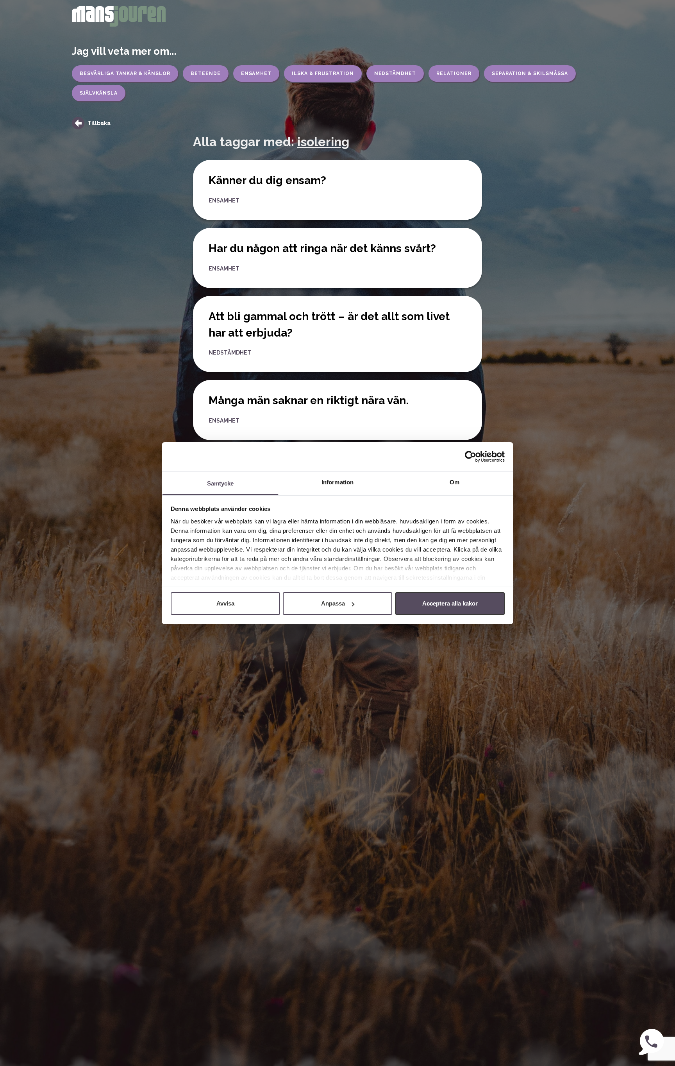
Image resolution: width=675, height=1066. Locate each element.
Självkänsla (99, 93)
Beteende (206, 73)
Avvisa (225, 603)
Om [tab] (454, 482)
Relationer (453, 73)
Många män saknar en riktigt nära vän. (309, 400)
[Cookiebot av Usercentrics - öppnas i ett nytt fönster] (470, 456)
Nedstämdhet (395, 73)
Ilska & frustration (323, 73)
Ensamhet (256, 73)
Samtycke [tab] (220, 483)
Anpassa (333, 603)
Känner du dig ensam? (267, 180)
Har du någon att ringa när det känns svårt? (322, 248)
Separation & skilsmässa (530, 73)
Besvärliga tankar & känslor (125, 73)
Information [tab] (337, 482)
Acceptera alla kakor (450, 603)
